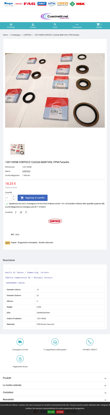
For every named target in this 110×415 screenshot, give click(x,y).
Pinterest (26, 212)
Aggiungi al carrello (32, 198)
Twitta (21, 212)
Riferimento (10, 167)
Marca (7, 171)
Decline (60, 412)
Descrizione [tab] (9, 260)
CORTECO (26, 171)
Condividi (15, 212)
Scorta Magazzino (12, 175)
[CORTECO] (55, 221)
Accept (51, 412)
